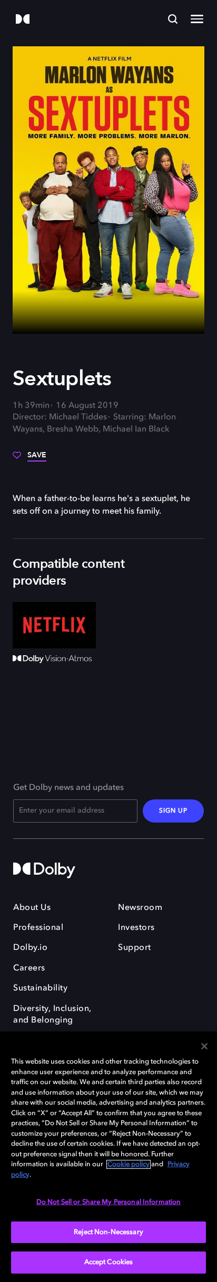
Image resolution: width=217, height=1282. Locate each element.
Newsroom (140, 908)
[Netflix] (54, 625)
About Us (32, 908)
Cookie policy (128, 1164)
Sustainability (40, 988)
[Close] (204, 1046)
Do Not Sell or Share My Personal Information (108, 1202)
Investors (136, 928)
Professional (38, 928)
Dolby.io (30, 948)
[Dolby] (23, 20)
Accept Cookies (108, 1262)
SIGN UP (173, 811)
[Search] (172, 19)
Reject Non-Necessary (108, 1232)
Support (134, 948)
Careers (29, 968)
